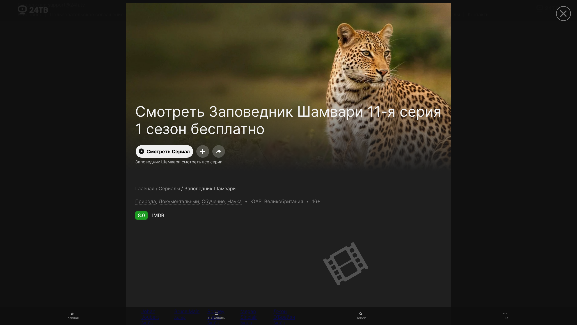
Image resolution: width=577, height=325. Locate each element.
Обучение (213, 201)
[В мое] (202, 151)
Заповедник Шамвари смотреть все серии (178, 162)
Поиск (361, 318)
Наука (234, 201)
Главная (72, 318)
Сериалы (169, 188)
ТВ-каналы (216, 318)
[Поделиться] (218, 151)
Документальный (179, 201)
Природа (145, 201)
